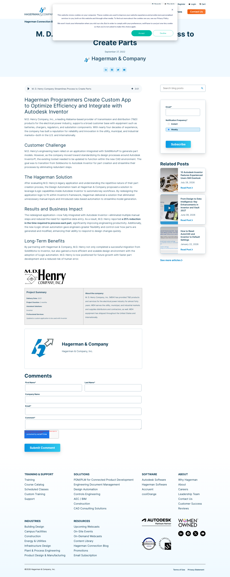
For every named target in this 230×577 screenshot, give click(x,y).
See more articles (170, 260)
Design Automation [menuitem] (86, 489)
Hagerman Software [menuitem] (154, 484)
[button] (28, 88)
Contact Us (196, 11)
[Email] (124, 69)
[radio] (183, 125)
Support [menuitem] (29, 499)
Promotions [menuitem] (81, 550)
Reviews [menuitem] (183, 508)
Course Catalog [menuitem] (34, 484)
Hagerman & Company (119, 58)
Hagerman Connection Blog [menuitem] (91, 545)
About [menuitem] (182, 484)
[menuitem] (181, 533)
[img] (132, 88)
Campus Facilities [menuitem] (35, 531)
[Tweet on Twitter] (118, 69)
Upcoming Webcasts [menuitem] (86, 526)
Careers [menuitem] (183, 489)
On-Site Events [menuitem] (83, 531)
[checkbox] (183, 127)
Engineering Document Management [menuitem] (97, 484)
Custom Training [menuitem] (34, 494)
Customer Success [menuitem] (190, 503)
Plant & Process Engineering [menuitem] (42, 550)
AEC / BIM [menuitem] (80, 499)
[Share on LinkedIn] (105, 69)
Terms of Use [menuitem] (179, 569)
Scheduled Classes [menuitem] (36, 489)
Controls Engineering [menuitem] (87, 494)
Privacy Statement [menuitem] (196, 569)
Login (193, 4)
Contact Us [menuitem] (185, 499)
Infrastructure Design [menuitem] (37, 545)
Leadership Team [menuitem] (189, 494)
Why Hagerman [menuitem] (188, 479)
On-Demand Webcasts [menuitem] (88, 536)
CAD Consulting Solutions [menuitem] (90, 508)
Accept (142, 33)
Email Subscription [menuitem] (85, 555)
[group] (83, 89)
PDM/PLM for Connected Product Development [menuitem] (104, 479)
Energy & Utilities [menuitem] (35, 541)
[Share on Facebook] (112, 69)
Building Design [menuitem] (34, 526)
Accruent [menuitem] (147, 489)
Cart (204, 4)
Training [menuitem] (29, 479)
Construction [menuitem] (82, 503)
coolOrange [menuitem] (149, 494)
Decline (163, 33)
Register (181, 4)
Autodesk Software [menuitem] (154, 479)
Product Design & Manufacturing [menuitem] (44, 555)
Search (157, 4)
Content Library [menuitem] (83, 541)
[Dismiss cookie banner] (172, 10)
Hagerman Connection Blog (40, 21)
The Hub (170, 4)
